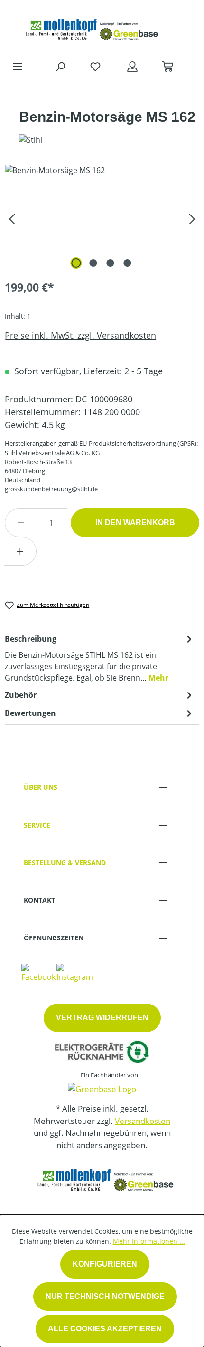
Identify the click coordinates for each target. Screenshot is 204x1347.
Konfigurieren (105, 1264)
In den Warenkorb (135, 522)
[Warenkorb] (167, 66)
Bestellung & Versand (65, 862)
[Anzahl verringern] (21, 522)
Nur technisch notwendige (105, 1296)
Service (37, 825)
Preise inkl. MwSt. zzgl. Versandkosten (80, 335)
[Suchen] (60, 66)
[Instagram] (74, 972)
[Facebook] (38, 972)
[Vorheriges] (12, 218)
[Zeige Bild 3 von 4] (110, 263)
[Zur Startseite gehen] (92, 27)
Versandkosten (142, 1120)
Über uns (40, 786)
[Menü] (17, 66)
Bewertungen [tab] (30, 713)
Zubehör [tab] (21, 695)
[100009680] (102, 218)
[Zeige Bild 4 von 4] (127, 263)
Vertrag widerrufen (102, 1018)
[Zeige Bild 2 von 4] (93, 263)
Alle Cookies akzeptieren (105, 1329)
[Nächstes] (192, 218)
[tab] (100, 658)
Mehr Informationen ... (149, 1241)
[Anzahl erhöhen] (20, 551)
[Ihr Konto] (132, 66)
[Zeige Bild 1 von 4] (76, 263)
